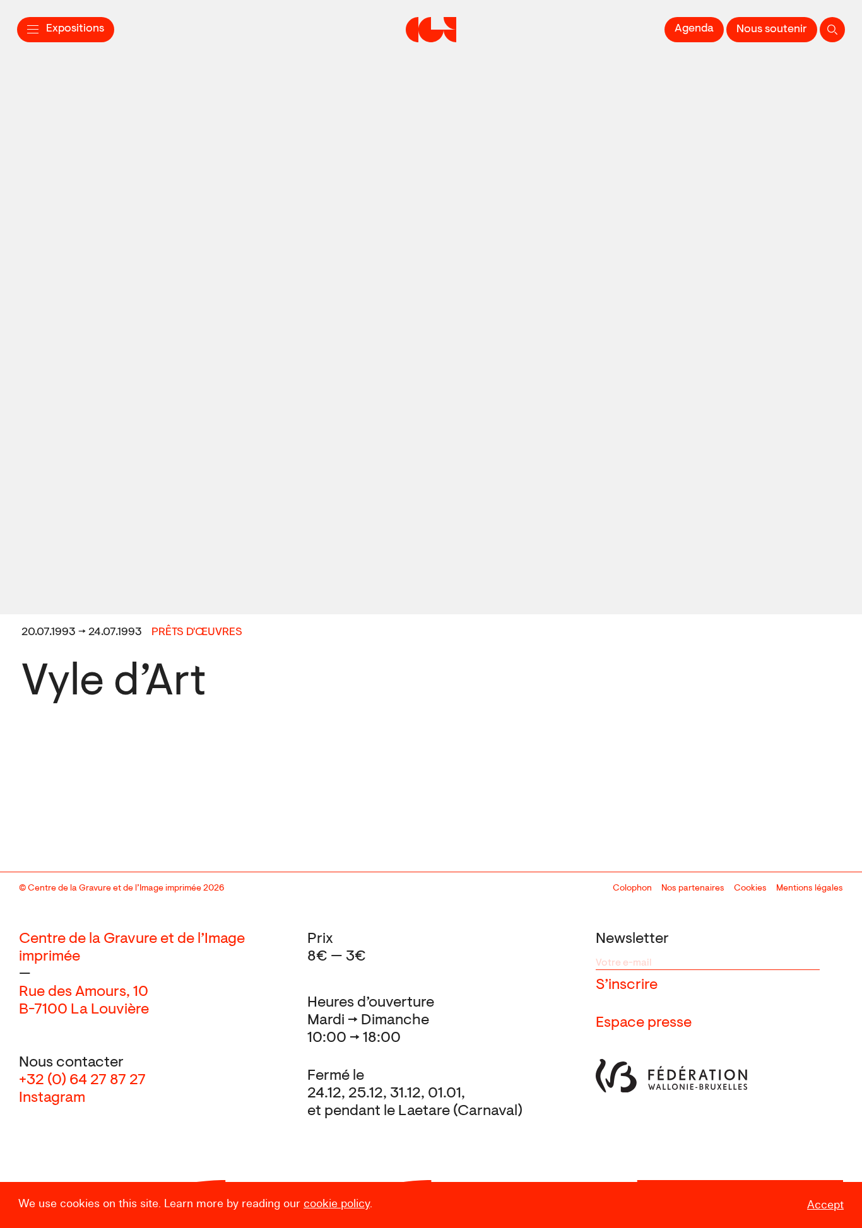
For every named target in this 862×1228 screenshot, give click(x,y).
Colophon (632, 888)
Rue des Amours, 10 (83, 992)
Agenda (694, 29)
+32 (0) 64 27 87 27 (82, 1080)
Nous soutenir (771, 29)
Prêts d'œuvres (196, 632)
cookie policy (337, 1203)
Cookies (750, 888)
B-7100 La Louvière (84, 1009)
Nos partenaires (692, 888)
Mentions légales (809, 888)
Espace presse (644, 1023)
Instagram (52, 1098)
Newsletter (632, 939)
